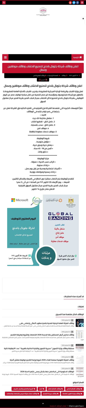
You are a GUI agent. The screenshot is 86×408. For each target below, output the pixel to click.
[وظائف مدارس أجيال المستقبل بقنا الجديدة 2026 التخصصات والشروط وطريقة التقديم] (80, 334)
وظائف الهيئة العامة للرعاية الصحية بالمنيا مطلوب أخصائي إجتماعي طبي (46, 323)
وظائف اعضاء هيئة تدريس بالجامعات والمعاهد (22, 393)
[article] (24, 285)
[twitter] (73, 2)
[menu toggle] (82, 2)
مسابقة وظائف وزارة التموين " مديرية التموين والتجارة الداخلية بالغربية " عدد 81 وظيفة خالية (39, 348)
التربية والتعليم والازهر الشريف (23, 388)
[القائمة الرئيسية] (5, 57)
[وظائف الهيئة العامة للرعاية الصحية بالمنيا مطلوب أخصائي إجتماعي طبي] (80, 323)
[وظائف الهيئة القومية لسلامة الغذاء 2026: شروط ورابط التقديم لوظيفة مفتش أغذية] (80, 360)
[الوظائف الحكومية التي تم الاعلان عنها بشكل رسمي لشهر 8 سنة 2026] (80, 371)
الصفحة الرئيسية (53, 75)
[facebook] (77, 2)
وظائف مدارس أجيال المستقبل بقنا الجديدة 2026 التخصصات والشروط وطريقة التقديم (42, 334)
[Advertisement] (43, 37)
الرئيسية (76, 57)
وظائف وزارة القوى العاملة (71, 393)
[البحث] (4, 2)
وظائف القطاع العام (54, 388)
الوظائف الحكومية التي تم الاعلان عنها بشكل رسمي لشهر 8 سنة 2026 (47, 371)
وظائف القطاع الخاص (39, 75)
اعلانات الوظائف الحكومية (58, 406)
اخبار (40, 388)
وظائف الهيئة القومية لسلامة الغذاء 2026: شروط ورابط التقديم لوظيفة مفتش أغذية (42, 360)
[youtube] (70, 2)
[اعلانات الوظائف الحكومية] (43, 11)
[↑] (43, 403)
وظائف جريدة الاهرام (50, 393)
